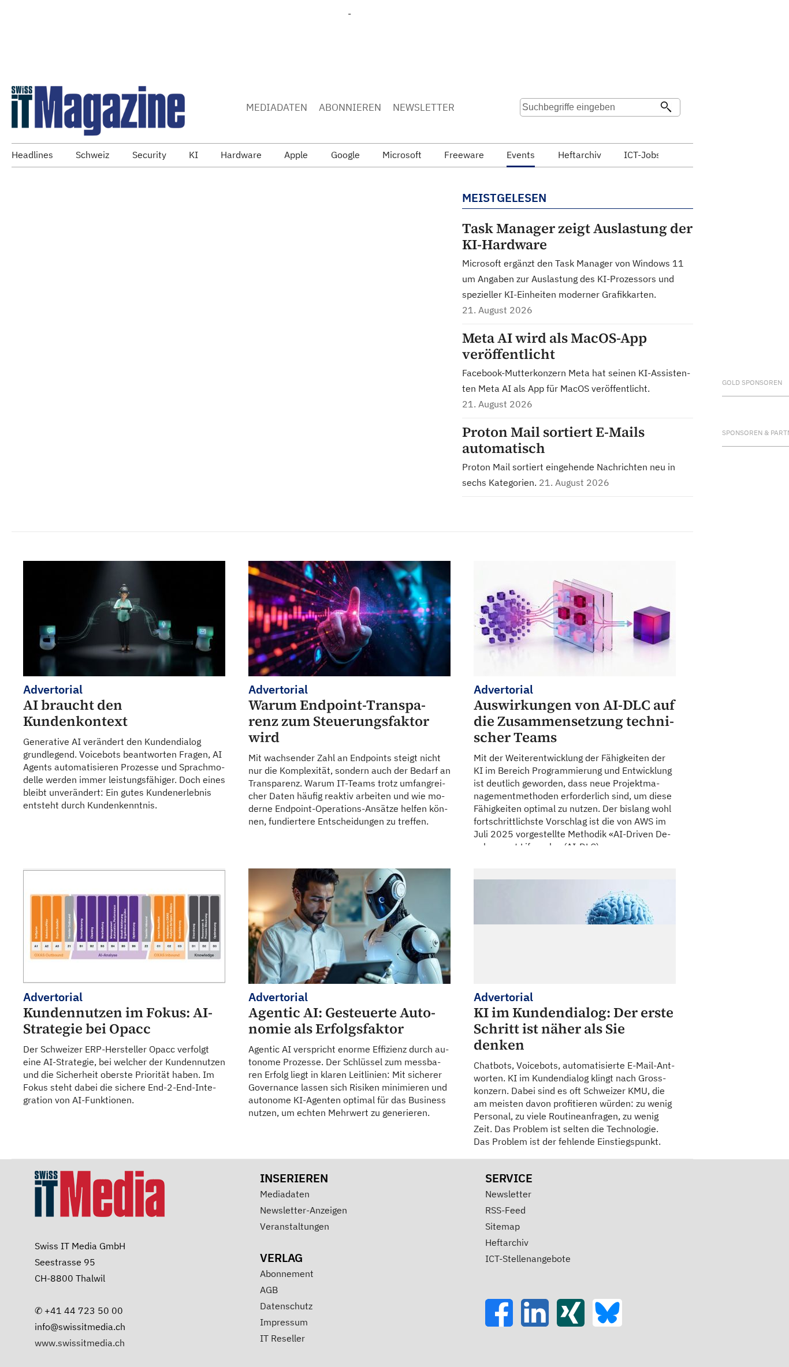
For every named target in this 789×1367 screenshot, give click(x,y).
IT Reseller (282, 1338)
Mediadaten (285, 1194)
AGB (269, 1289)
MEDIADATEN (276, 107)
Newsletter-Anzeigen (303, 1210)
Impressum (284, 1322)
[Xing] (575, 1323)
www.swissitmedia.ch (80, 1343)
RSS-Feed (505, 1210)
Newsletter (508, 1194)
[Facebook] (503, 1323)
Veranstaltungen (294, 1226)
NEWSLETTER (424, 107)
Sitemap (502, 1226)
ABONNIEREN (350, 107)
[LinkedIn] (539, 1323)
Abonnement (287, 1273)
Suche (532, 130)
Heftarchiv (507, 1242)
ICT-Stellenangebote (528, 1258)
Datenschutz (286, 1306)
